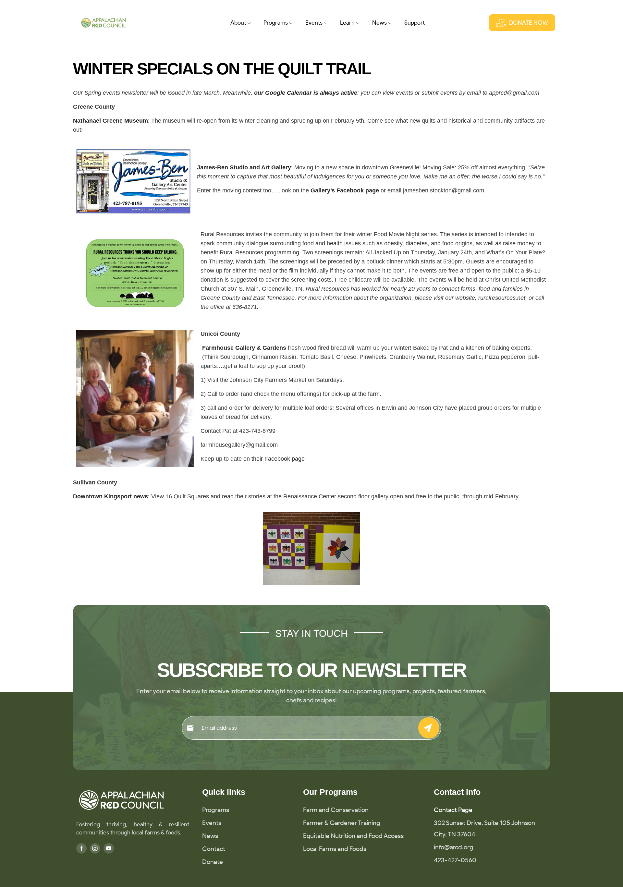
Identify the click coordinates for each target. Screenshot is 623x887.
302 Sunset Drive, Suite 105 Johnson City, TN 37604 (484, 828)
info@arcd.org (453, 847)
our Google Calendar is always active (305, 93)
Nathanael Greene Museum (110, 120)
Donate (212, 862)
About (238, 22)
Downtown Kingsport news (110, 496)
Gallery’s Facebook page (345, 190)
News (379, 22)
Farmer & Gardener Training (341, 823)
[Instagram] (95, 848)
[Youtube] (109, 848)
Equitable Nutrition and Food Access (353, 836)
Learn (347, 22)
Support (414, 22)
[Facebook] (81, 848)
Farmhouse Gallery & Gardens (244, 348)
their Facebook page (278, 459)
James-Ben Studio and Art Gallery (244, 167)
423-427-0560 (455, 860)
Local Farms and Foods (334, 849)
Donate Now (528, 22)
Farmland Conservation (336, 810)
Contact (213, 849)
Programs (275, 22)
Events (211, 823)
